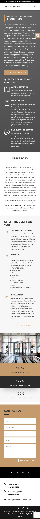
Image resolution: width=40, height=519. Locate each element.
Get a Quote (26, 325)
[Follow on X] (17, 472)
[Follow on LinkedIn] (22, 472)
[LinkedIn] (27, 508)
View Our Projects (16, 72)
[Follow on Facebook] (11, 472)
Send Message (27, 460)
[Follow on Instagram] (28, 472)
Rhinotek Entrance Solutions (16, 16)
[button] (37, 35)
